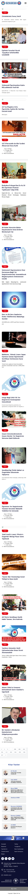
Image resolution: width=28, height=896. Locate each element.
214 (15, 752)
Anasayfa (3, 844)
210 (24, 749)
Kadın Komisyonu (18, 851)
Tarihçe (16, 844)
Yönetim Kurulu (5, 851)
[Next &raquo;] (5, 755)
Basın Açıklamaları (19, 849)
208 (15, 749)
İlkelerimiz (3, 846)
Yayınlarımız (4, 849)
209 (19, 749)
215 (20, 752)
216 (24, 752)
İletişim (3, 854)
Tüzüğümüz (17, 846)
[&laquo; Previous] (1, 749)
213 (11, 752)
